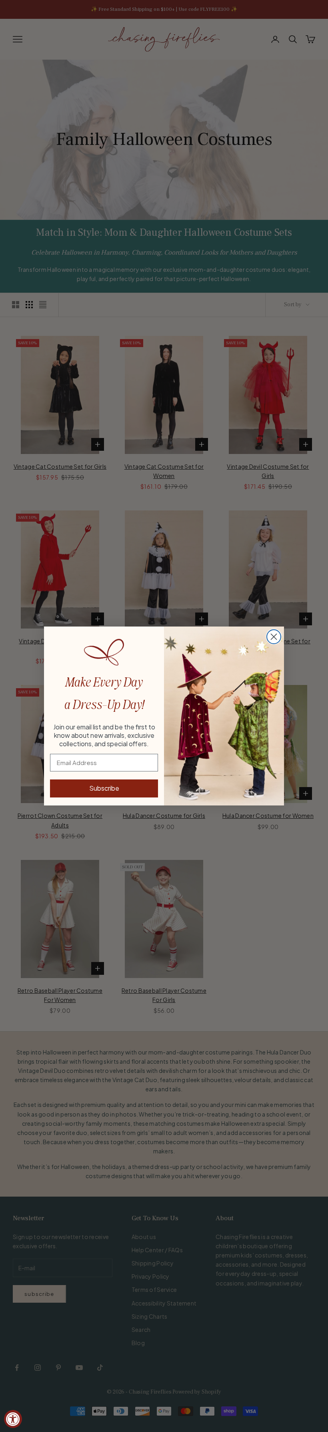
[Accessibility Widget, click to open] (13, 1419)
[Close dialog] (274, 637)
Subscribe (104, 788)
